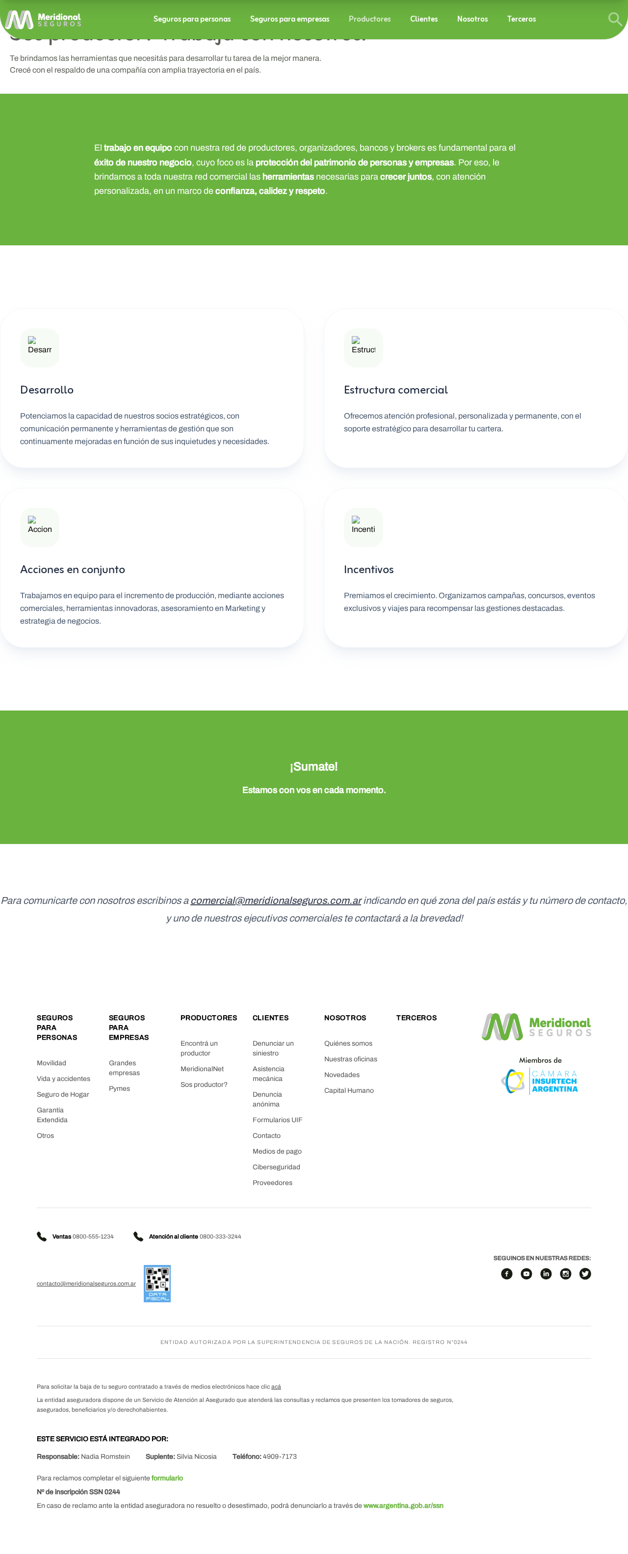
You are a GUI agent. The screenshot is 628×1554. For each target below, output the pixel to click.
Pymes (119, 1088)
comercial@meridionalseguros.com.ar (275, 900)
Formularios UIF (278, 1120)
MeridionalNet (202, 1069)
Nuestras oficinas (350, 1059)
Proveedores (272, 1182)
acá (276, 1386)
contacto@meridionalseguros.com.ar (86, 1283)
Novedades (342, 1075)
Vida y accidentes (63, 1078)
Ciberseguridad (276, 1167)
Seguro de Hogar (63, 1094)
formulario (167, 1478)
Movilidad (51, 1063)
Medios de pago (277, 1151)
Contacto (267, 1135)
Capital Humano (349, 1090)
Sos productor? (204, 1084)
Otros (45, 1135)
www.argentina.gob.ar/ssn (404, 1505)
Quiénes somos (348, 1043)
